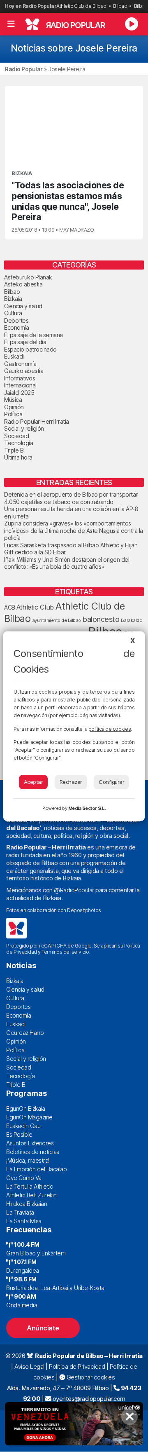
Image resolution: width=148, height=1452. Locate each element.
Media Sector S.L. (87, 808)
